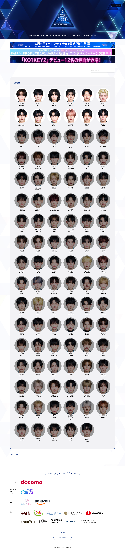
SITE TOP (14, 454)
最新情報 (36, 35)
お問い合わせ (62, 538)
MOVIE (86, 35)
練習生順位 (66, 35)
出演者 (73, 35)
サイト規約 (62, 532)
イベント (80, 35)
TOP (30, 35)
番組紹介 (49, 35)
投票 (42, 35)
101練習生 (57, 35)
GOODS (93, 35)
